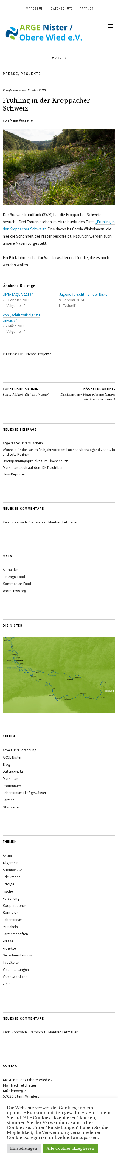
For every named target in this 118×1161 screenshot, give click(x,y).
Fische (8, 891)
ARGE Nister (12, 757)
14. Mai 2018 (36, 90)
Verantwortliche (15, 977)
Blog (6, 764)
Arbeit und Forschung (19, 750)
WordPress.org (14, 591)
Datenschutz (61, 8)
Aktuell (8, 856)
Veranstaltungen (16, 970)
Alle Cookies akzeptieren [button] (70, 1148)
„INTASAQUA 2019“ (18, 294)
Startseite (11, 807)
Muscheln (10, 927)
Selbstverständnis (17, 955)
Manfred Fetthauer (62, 522)
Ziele (6, 984)
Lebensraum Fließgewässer (24, 793)
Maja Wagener (22, 120)
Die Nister (10, 778)
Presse (10, 74)
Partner (87, 8)
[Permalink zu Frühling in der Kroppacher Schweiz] (59, 203)
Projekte (31, 74)
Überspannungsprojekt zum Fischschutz (35, 461)
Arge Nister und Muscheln (23, 443)
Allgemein (10, 863)
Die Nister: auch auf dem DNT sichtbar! (33, 468)
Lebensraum (13, 920)
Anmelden (11, 570)
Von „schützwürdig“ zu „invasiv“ (26, 392)
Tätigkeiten (12, 962)
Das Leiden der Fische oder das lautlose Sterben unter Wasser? (88, 394)
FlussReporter (14, 474)
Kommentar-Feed (17, 584)
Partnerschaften (15, 934)
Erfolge (8, 884)
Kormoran (11, 912)
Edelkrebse (12, 877)
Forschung (11, 898)
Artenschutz (12, 870)
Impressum (34, 8)
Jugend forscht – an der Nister (84, 294)
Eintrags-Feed (14, 577)
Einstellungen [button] (23, 1148)
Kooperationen (15, 906)
